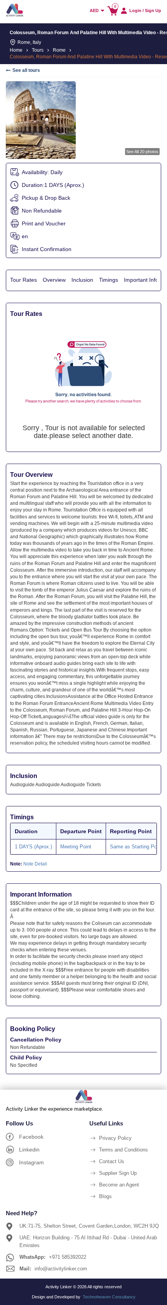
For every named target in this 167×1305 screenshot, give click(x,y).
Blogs (105, 1196)
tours (37, 50)
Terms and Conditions (123, 1150)
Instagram (31, 1162)
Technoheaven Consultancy (109, 1297)
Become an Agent (119, 1185)
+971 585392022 (67, 1257)
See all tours (26, 70)
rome (59, 50)
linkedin (29, 1149)
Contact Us (111, 1161)
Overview (54, 280)
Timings (108, 280)
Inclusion (82, 280)
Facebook (31, 1137)
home (16, 50)
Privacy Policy (115, 1138)
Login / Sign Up (145, 10)
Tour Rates (23, 280)
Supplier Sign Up (118, 1173)
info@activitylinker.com (61, 1269)
